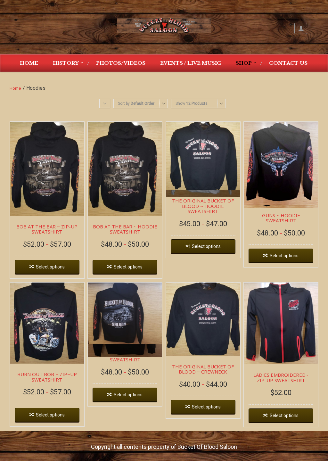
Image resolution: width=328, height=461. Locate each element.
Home (29, 63)
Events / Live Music (190, 63)
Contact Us (288, 63)
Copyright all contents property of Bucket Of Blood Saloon (164, 446)
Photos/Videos (120, 63)
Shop (244, 63)
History (66, 63)
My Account (300, 28)
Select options (50, 266)
